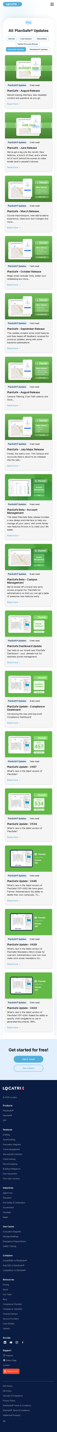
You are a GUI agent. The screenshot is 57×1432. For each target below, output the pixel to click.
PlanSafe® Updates (16, 49)
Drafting (6, 1135)
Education (7, 1198)
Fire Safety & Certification (14, 1202)
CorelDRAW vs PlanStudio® (15, 1260)
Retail (5, 1217)
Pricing (6, 1285)
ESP (4, 1120)
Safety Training (9, 1246)
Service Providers (11, 1319)
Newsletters (42, 39)
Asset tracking (9, 1139)
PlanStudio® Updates (39, 49)
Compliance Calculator (13, 1309)
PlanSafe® (7, 1115)
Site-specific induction (12, 1154)
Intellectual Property (11, 1415)
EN (4, 1421)
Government (8, 1207)
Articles (11, 39)
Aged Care (7, 1193)
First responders (10, 1174)
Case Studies (26, 39)
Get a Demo (28, 1068)
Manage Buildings (10, 1236)
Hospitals (7, 1212)
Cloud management (11, 1149)
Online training (9, 1159)
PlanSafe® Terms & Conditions (16, 1410)
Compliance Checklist (12, 1304)
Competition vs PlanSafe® (14, 1270)
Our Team (7, 1294)
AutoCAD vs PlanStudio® (13, 1265)
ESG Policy (7, 1386)
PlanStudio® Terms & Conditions (17, 1405)
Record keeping (10, 1164)
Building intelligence (11, 1169)
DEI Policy (7, 1391)
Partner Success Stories (28, 44)
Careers (6, 1328)
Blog (5, 1299)
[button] (51, 4)
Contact (6, 1365)
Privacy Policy (9, 1400)
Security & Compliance (13, 1396)
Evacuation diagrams (12, 1144)
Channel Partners (10, 1314)
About (5, 1289)
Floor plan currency (11, 1178)
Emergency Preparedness (14, 1241)
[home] (12, 4)
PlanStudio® (8, 1110)
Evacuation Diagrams (12, 1231)
